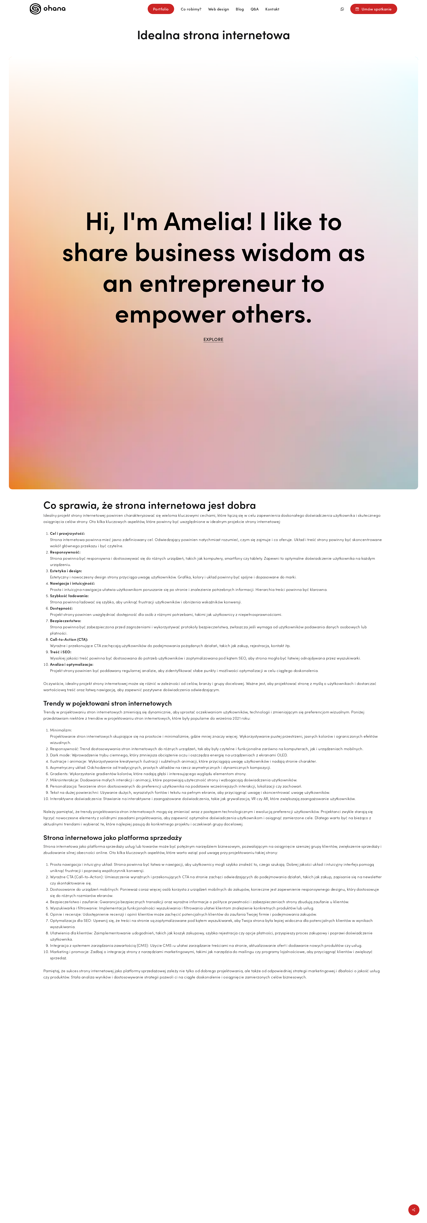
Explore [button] (213, 339)
